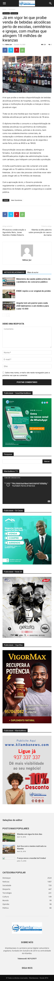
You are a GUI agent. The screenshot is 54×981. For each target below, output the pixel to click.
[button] (4, 3)
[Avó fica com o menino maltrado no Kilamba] (9, 849)
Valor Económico (16, 200)
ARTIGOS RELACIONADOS (14, 272)
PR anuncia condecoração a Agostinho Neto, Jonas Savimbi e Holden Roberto (14, 232)
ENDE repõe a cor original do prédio (33, 291)
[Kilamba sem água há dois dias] (9, 837)
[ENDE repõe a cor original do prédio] (9, 294)
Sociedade (14, 13)
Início (4, 9)
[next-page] (8, 315)
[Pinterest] (16, 50)
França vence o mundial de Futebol (31, 858)
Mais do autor (32, 272)
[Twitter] (10, 50)
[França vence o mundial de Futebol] (9, 861)
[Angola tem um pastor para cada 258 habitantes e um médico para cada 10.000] (9, 306)
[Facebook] (5, 50)
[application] (27, 490)
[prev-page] (4, 315)
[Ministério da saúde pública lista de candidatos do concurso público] (9, 282)
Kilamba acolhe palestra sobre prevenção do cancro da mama (40, 232)
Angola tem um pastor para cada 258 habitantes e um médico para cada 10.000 (32, 306)
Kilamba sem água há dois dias (29, 834)
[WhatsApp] (22, 50)
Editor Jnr (8, 44)
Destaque (12, 9)
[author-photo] (27, 256)
